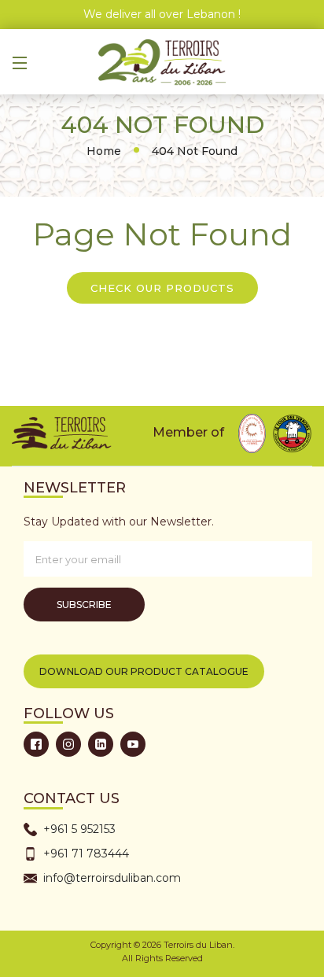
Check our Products (162, 288)
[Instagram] (68, 744)
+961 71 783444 (86, 853)
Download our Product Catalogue (144, 671)
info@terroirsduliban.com (112, 878)
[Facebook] (36, 744)
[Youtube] (132, 744)
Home (104, 151)
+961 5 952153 (79, 829)
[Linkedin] (100, 744)
